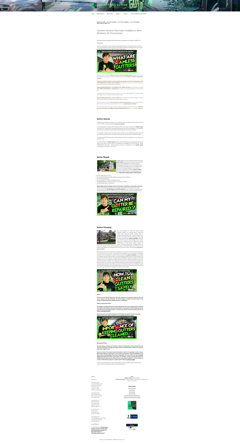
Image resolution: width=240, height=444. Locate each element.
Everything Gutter (113, 5)
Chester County (104, 427)
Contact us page (131, 359)
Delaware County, (95, 428)
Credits (123, 439)
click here (140, 108)
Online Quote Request (119, 123)
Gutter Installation (132, 388)
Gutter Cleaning (132, 393)
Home (93, 13)
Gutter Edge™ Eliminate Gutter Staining (132, 397)
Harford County (100, 430)
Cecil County (104, 428)
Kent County (94, 430)
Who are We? (110, 13)
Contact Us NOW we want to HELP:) (138, 13)
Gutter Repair (132, 390)
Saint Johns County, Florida (97, 433)
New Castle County (95, 431)
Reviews (118, 13)
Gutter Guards (132, 392)
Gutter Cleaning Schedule (103, 311)
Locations (125, 13)
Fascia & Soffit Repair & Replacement (132, 395)
